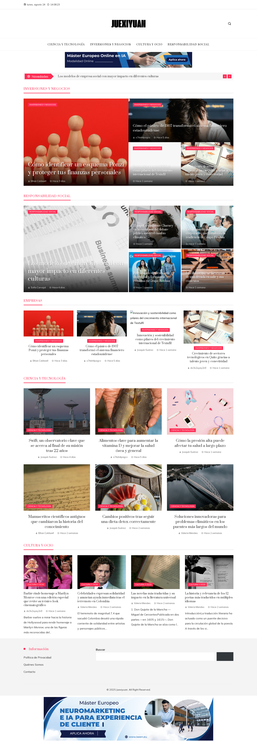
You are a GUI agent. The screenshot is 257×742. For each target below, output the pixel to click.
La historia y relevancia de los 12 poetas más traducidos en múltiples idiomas (209, 597)
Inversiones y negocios (42, 104)
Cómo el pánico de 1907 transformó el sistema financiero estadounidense (102, 350)
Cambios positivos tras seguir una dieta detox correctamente (128, 519)
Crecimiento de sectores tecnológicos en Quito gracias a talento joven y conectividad (208, 357)
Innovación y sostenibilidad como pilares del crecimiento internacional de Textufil (155, 339)
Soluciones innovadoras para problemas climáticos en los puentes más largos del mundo (200, 521)
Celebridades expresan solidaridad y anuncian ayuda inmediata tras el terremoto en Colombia (101, 597)
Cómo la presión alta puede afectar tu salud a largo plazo (200, 443)
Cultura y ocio (36, 584)
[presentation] (225, 76)
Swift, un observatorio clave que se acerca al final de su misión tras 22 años (108, 76)
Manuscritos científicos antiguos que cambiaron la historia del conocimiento (56, 521)
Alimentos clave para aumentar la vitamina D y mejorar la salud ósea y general (128, 445)
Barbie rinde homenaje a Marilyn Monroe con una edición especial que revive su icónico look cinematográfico (46, 599)
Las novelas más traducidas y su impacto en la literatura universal (153, 595)
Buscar (100, 649)
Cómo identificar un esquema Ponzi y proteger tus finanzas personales (48, 350)
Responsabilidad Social (42, 212)
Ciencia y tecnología (39, 430)
